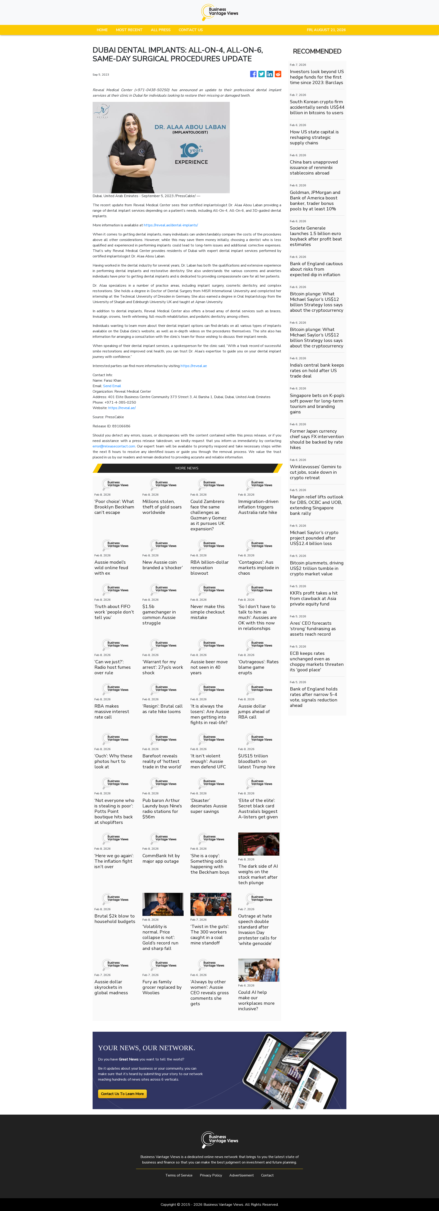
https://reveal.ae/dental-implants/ (171, 225)
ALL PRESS (161, 29)
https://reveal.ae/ (122, 407)
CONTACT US (191, 29)
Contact (267, 1175)
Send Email (112, 386)
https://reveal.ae (194, 365)
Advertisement (241, 1175)
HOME (102, 29)
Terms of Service (179, 1175)
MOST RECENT (129, 29)
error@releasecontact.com (114, 446)
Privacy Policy (211, 1175)
